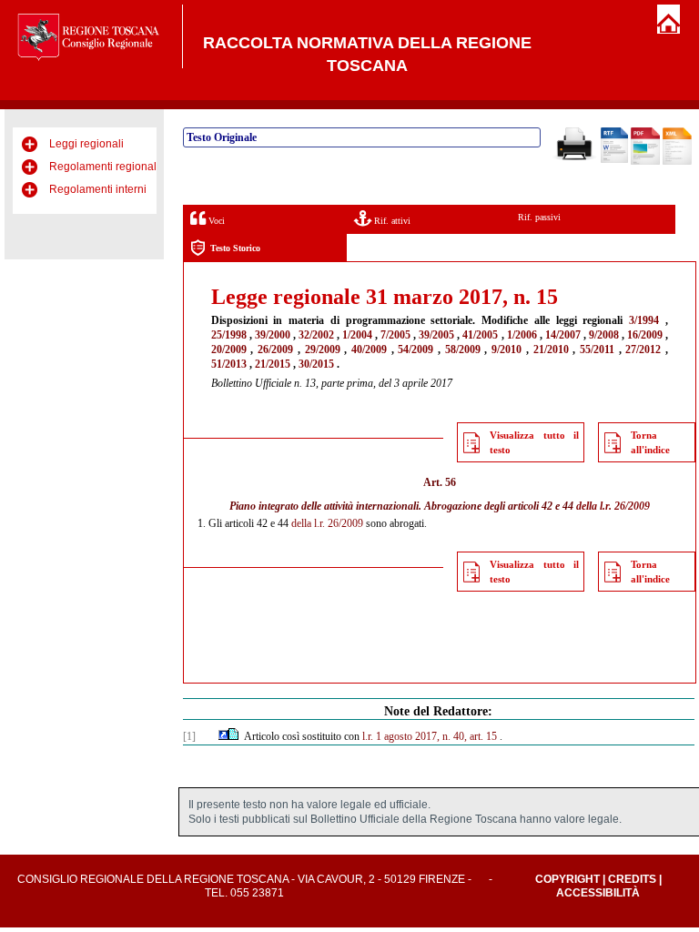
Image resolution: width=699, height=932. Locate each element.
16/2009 (645, 335)
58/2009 (463, 349)
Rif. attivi (390, 221)
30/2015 (316, 364)
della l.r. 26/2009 (613, 506)
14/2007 (563, 335)
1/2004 (357, 335)
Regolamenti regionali (104, 166)
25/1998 (229, 335)
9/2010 (506, 349)
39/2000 (272, 335)
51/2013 (229, 364)
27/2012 (643, 349)
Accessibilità (598, 892)
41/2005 (480, 335)
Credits (632, 879)
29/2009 (322, 349)
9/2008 (604, 335)
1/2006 (522, 335)
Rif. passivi (539, 217)
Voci (215, 221)
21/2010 (551, 349)
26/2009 (275, 349)
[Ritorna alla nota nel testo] (223, 736)
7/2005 (395, 335)
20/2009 (229, 349)
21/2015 (272, 364)
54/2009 (415, 349)
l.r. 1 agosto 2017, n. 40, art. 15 (429, 736)
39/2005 (436, 335)
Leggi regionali (86, 143)
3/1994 (644, 320)
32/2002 (316, 335)
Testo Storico (235, 248)
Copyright (567, 879)
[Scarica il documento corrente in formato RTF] (614, 159)
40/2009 (369, 349)
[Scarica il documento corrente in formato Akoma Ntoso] (677, 161)
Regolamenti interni (98, 189)
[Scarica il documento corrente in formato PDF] (645, 161)
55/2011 (597, 349)
